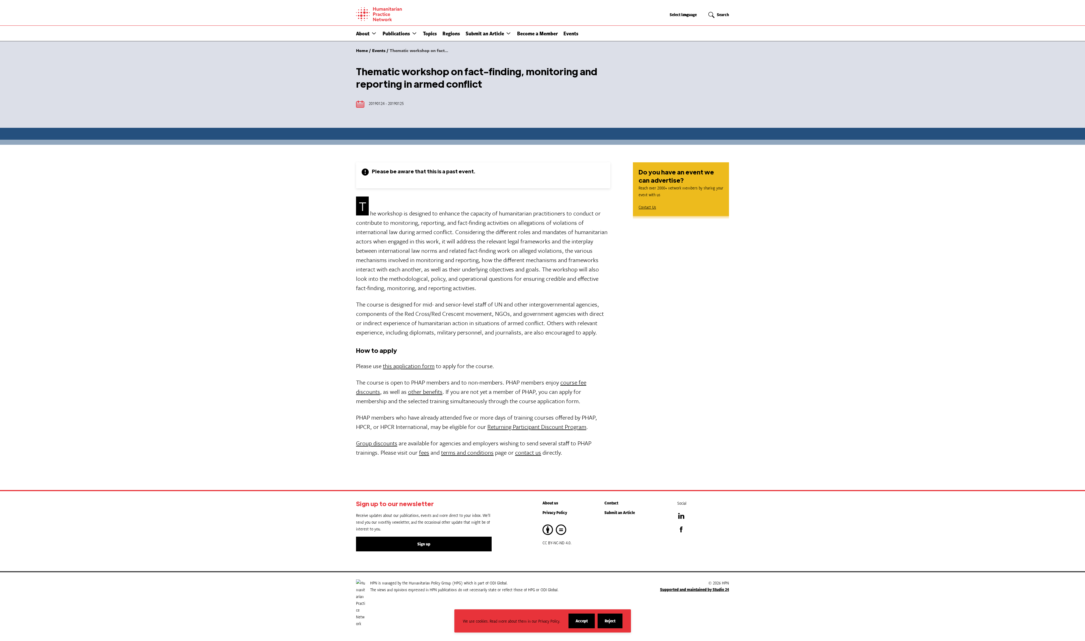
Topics (430, 33)
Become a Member (537, 33)
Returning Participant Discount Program (536, 426)
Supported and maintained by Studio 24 (694, 589)
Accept (585, 623)
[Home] (398, 14)
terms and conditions (467, 452)
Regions (451, 33)
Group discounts (376, 443)
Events (570, 33)
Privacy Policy (554, 512)
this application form (409, 366)
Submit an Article (485, 33)
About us (550, 503)
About (363, 33)
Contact (611, 503)
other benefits (425, 391)
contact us (528, 452)
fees (424, 452)
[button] (374, 33)
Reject (613, 623)
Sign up (423, 544)
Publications (396, 33)
